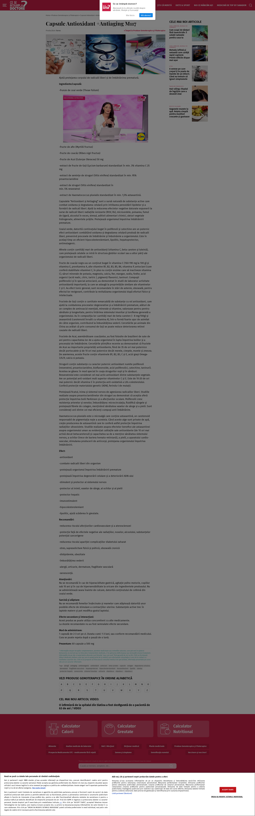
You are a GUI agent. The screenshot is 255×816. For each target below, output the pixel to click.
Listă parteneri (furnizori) (122, 793)
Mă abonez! (146, 15)
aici (61, 802)
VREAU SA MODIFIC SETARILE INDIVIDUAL (227, 797)
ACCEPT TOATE (227, 790)
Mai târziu (130, 15)
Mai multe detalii (39, 788)
